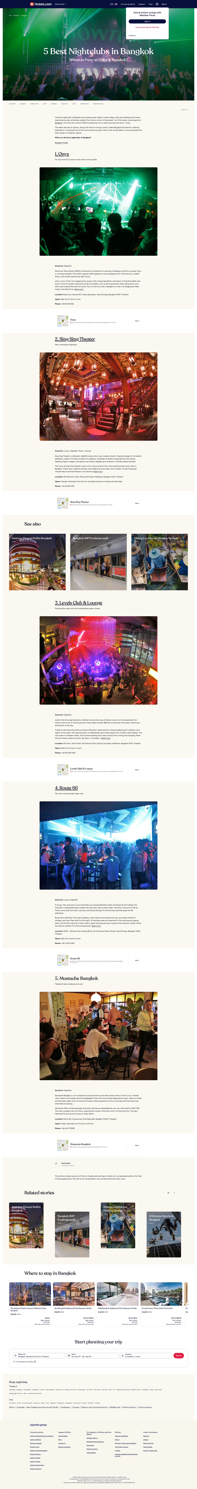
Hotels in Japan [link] (35, 1461)
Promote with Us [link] (92, 1449)
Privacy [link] (117, 1439)
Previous (163, 1192)
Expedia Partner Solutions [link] (95, 1442)
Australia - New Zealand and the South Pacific (37, 1407)
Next (173, 1192)
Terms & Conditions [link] (121, 1436)
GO (10, 15)
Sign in (164, 4)
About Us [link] (146, 1436)
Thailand (16, 15)
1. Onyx (62, 154)
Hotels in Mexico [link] (35, 1439)
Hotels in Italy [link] (34, 1447)
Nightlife (64, 104)
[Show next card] (188, 1304)
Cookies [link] (117, 1450)
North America (129, 1407)
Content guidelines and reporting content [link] (126, 1455)
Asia (11, 1399)
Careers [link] (145, 1439)
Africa (11, 1407)
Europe (75, 1407)
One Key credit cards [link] (150, 1450)
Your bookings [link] (63, 1436)
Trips (151, 4)
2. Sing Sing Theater (75, 339)
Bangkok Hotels (98, 104)
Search (179, 1355)
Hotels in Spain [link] (35, 1458)
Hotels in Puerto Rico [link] (37, 1465)
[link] (147, 35)
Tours (74, 104)
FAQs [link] (60, 1439)
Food (44, 104)
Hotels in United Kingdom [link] (38, 1450)
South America (145, 1407)
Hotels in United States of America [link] (41, 1436)
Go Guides (12, 104)
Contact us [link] (62, 1443)
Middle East (115, 1407)
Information (84, 104)
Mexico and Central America (94, 1407)
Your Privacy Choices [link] (121, 1447)
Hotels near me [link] (148, 1443)
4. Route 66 (66, 788)
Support (142, 4)
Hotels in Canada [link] (35, 1443)
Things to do (34, 104)
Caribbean (65, 1407)
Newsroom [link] (90, 1445)
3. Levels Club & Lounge (78, 603)
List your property (128, 4)
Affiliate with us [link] (92, 1438)
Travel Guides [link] (147, 1447)
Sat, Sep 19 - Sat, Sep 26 (81, 1356)
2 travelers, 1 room (132, 1356)
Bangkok (24, 15)
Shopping (54, 104)
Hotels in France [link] (35, 1454)
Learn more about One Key (147, 27)
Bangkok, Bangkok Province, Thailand (33, 1356)
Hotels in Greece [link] (35, 1469)
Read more (78, 289)
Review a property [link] (64, 1447)
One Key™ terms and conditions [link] (125, 1443)
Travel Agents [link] (91, 1452)
